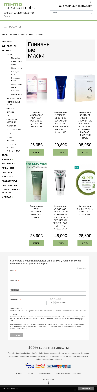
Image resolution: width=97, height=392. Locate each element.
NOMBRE (14, 280)
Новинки (7, 41)
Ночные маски (16, 94)
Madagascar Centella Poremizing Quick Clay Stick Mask (36, 121)
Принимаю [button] (86, 388)
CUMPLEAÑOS (55, 299)
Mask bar (7, 176)
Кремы (9, 133)
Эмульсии (11, 126)
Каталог (13, 35)
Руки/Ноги (8, 168)
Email (13, 271)
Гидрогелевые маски (16, 63)
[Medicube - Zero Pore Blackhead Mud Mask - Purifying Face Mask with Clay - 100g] (60, 88)
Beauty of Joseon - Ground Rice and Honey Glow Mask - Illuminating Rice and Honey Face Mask (85, 126)
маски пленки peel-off (16, 86)
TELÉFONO (15, 300)
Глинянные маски (15, 79)
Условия (7, 16)
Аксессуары (9, 181)
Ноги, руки (15, 91)
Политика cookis (45, 373)
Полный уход (10, 185)
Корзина (66, 6)
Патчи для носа (15, 73)
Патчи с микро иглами (11, 191)
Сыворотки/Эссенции (12, 121)
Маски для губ (16, 68)
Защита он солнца (11, 146)
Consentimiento (16, 308)
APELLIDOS (15, 290)
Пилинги (10, 112)
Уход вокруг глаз (14, 130)
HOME (5, 35)
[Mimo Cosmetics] (20, 5)
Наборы (10, 141)
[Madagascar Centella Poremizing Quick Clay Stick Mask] (36, 88)
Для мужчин (9, 46)
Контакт (30, 373)
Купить (36, 152)
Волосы (7, 172)
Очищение (11, 108)
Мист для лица (13, 151)
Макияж (7, 159)
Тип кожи (8, 164)
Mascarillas (15, 58)
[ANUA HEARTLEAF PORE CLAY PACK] (36, 181)
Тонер (9, 116)
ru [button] (91, 2)
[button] (82, 6)
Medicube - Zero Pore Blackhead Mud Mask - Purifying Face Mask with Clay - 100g (61, 123)
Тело (5, 155)
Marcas (7, 197)
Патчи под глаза (14, 98)
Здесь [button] (18, 388)
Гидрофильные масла (13, 103)
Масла (9, 137)
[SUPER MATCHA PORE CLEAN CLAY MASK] (85, 181)
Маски (22, 35)
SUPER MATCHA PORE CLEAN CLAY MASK (85, 212)
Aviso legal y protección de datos (68, 373)
